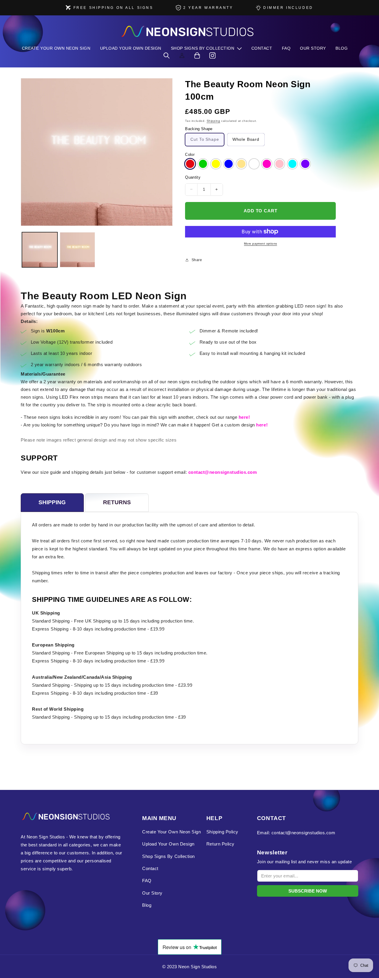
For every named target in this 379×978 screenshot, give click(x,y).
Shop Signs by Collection (168, 856)
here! (244, 417)
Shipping (213, 120)
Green (203, 164)
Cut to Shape (204, 139)
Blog (146, 905)
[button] (206, 48)
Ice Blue (293, 164)
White (254, 164)
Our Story (152, 892)
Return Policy (220, 843)
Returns (117, 502)
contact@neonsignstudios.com (222, 472)
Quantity (192, 178)
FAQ (147, 880)
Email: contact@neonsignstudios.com (296, 832)
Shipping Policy (222, 831)
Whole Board (245, 139)
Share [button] (197, 260)
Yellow (216, 164)
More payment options (260, 243)
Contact (150, 868)
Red (190, 164)
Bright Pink (267, 164)
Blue (229, 164)
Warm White (241, 164)
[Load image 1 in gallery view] (39, 249)
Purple (305, 164)
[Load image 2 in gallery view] (77, 249)
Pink (279, 164)
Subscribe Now (307, 890)
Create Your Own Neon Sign (171, 831)
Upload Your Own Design (168, 843)
